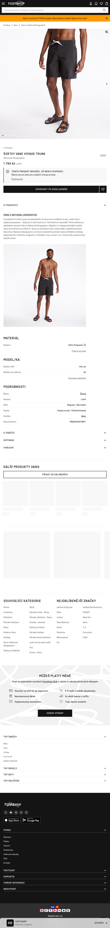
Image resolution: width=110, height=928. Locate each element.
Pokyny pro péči (79, 351)
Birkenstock (62, 637)
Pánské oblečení (11, 622)
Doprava (8, 440)
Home (6, 607)
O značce (9, 432)
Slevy (5, 627)
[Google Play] (31, 820)
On (58, 642)
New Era (87, 617)
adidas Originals (64, 607)
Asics (59, 627)
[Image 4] (11, 135)
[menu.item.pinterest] (26, 812)
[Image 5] (14, 135)
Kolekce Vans (9, 632)
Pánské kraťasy (37, 632)
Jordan (60, 617)
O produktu (10, 205)
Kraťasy (6, 637)
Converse (87, 632)
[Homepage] (55, 804)
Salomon (61, 632)
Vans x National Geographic (20, 214)
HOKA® (86, 612)
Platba (6, 841)
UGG (85, 637)
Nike (59, 612)
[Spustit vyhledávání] (104, 10)
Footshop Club (49, 681)
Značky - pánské (37, 622)
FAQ (5, 858)
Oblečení (7, 617)
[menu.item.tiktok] (21, 812)
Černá (83, 393)
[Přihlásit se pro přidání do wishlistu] (103, 189)
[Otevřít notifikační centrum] (96, 3)
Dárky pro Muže (37, 627)
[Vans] (103, 155)
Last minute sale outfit (40, 642)
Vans (83, 415)
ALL (31, 647)
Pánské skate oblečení (40, 637)
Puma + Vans (36, 652)
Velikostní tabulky (11, 854)
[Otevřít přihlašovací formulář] (90, 3)
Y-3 (84, 627)
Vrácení (8, 447)
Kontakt (6, 862)
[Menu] (3, 3)
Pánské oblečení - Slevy (41, 617)
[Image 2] (5, 135)
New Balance (63, 622)
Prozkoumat (17, 179)
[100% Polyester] (85, 345)
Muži (32, 607)
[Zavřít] (106, 18)
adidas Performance (92, 607)
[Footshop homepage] (16, 3)
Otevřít (99, 923)
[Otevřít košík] (106, 3)
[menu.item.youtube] (11, 812)
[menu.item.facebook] (5, 812)
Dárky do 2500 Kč (11, 650)
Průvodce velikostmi (77, 378)
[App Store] (12, 820)
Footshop (7, 612)
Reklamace (8, 850)
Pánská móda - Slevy (39, 612)
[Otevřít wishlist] (101, 3)
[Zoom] (106, 32)
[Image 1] (2, 135)
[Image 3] (8, 135)
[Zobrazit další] (106, 84)
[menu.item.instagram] (16, 812)
